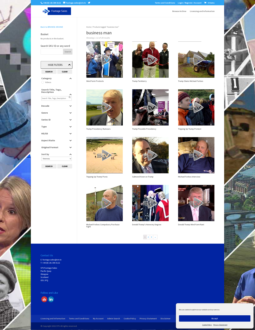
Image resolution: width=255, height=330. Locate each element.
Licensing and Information (202, 11)
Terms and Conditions (165, 3)
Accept (214, 318)
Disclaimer (165, 318)
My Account (98, 318)
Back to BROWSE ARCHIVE (52, 27)
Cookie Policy (207, 325)
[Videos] (42, 82)
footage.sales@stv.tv (52, 259)
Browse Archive (179, 11)
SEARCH (49, 71)
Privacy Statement (220, 325)
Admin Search (113, 318)
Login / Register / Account (190, 3)
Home (88, 27)
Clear (65, 71)
